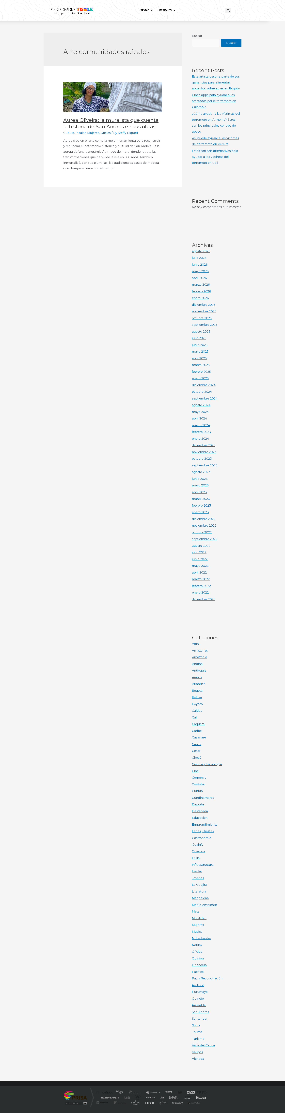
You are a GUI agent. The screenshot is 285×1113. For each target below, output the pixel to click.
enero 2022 (200, 592)
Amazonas (200, 650)
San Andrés (200, 1012)
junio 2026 (200, 264)
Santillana (136, 1093)
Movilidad (199, 918)
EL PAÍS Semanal (174, 1097)
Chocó (196, 757)
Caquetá (198, 724)
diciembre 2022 (203, 519)
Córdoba (198, 784)
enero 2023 (200, 512)
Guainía (198, 844)
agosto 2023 (201, 472)
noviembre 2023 (204, 452)
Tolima (197, 1032)
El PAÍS (104, 1093)
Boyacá (197, 704)
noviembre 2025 (204, 311)
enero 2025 (200, 378)
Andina (197, 664)
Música (197, 932)
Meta (196, 911)
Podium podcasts (135, 1102)
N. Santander (201, 938)
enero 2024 (200, 438)
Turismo (198, 1039)
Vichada (198, 1059)
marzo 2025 (201, 365)
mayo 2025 (200, 351)
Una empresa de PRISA (75, 1095)
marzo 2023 (201, 499)
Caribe (197, 731)
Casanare (199, 737)
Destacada (200, 811)
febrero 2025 (201, 372)
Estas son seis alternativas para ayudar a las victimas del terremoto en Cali (215, 157)
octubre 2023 (202, 458)
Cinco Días (149, 1097)
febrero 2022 (201, 586)
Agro (195, 644)
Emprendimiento (205, 824)
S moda (163, 1102)
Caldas (197, 711)
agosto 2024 (201, 405)
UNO (127, 1097)
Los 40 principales (120, 1093)
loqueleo (177, 1102)
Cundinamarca (203, 798)
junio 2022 (200, 559)
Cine (195, 771)
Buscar (197, 36)
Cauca (196, 744)
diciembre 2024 (204, 385)
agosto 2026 (201, 251)
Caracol (201, 1093)
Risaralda (199, 1005)
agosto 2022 (201, 546)
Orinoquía (199, 965)
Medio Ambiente (204, 905)
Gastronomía (201, 838)
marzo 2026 (201, 284)
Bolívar (197, 697)
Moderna (119, 1102)
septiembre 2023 (204, 465)
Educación (200, 818)
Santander (199, 1018)
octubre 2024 (202, 392)
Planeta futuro (186, 1097)
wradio (137, 1097)
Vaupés (197, 1052)
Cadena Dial (162, 1097)
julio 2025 (199, 338)
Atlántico (198, 684)
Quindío (198, 998)
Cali (195, 717)
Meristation (193, 1102)
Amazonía (199, 657)
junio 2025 (199, 345)
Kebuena (198, 1097)
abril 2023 (199, 492)
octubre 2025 (202, 318)
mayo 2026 (200, 271)
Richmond (102, 1102)
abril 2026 (199, 278)
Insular (81, 133)
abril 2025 (199, 358)
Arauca (197, 677)
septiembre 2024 (205, 398)
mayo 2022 (200, 566)
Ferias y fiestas (203, 831)
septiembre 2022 (204, 539)
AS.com (178, 1093)
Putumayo (200, 992)
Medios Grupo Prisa (75, 1103)
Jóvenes (198, 878)
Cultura (68, 133)
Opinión (198, 958)
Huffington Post (109, 1097)
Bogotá (197, 691)
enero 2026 (200, 298)
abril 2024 (199, 418)
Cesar (196, 751)
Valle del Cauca (203, 1045)
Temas (145, 10)
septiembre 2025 (204, 325)
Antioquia (199, 670)
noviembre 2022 (204, 525)
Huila (196, 858)
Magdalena (200, 898)
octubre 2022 (202, 532)
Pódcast (198, 985)
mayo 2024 (200, 412)
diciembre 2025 (203, 305)
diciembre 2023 (203, 445)
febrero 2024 (201, 432)
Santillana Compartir (153, 1093)
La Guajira (199, 885)
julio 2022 (199, 552)
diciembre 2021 (203, 599)
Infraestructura (203, 865)
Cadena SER (168, 1093)
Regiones (165, 10)
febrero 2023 (201, 505)
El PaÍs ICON (149, 1102)
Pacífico (198, 972)
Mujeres (93, 133)
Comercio (199, 777)
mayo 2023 (200, 485)
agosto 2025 (201, 331)
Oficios (106, 133)
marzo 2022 (201, 579)
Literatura (199, 891)
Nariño (197, 945)
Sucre (196, 1025)
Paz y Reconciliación (207, 978)
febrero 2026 (201, 291)
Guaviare (198, 851)
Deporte (198, 804)
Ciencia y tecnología (207, 764)
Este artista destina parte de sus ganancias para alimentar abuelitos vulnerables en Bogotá (216, 82)
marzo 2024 (201, 425)
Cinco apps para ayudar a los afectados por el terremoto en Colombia (214, 101)
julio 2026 (199, 258)
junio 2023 (200, 479)
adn (189, 1093)
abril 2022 (199, 572)
